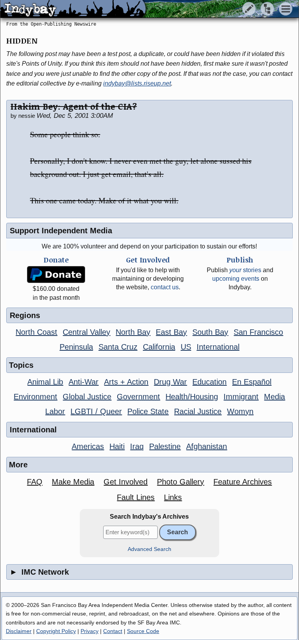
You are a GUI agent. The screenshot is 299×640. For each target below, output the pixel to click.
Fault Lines (136, 497)
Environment (35, 396)
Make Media (73, 481)
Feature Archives (242, 481)
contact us (165, 287)
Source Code (143, 631)
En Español (251, 382)
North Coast (36, 332)
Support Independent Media (61, 230)
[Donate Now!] (56, 274)
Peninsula (76, 347)
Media (274, 396)
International (218, 347)
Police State (148, 411)
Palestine (165, 446)
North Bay (133, 332)
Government (138, 396)
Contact (112, 631)
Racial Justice (198, 411)
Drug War (170, 382)
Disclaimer (19, 631)
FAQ (34, 481)
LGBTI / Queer (96, 411)
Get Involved (126, 481)
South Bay (210, 332)
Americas (88, 446)
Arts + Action (126, 382)
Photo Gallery (180, 481)
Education (209, 382)
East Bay (171, 332)
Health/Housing (191, 396)
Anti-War (83, 382)
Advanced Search (149, 549)
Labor (55, 411)
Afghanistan (206, 446)
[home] (73, 9)
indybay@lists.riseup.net (137, 83)
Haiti (117, 446)
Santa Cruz (117, 347)
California (159, 347)
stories (245, 270)
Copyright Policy (56, 631)
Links (173, 497)
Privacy (89, 631)
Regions (25, 315)
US (186, 347)
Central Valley (86, 332)
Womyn (240, 411)
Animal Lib (45, 382)
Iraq (137, 446)
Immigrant (241, 396)
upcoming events (235, 278)
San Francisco (258, 332)
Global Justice (87, 396)
